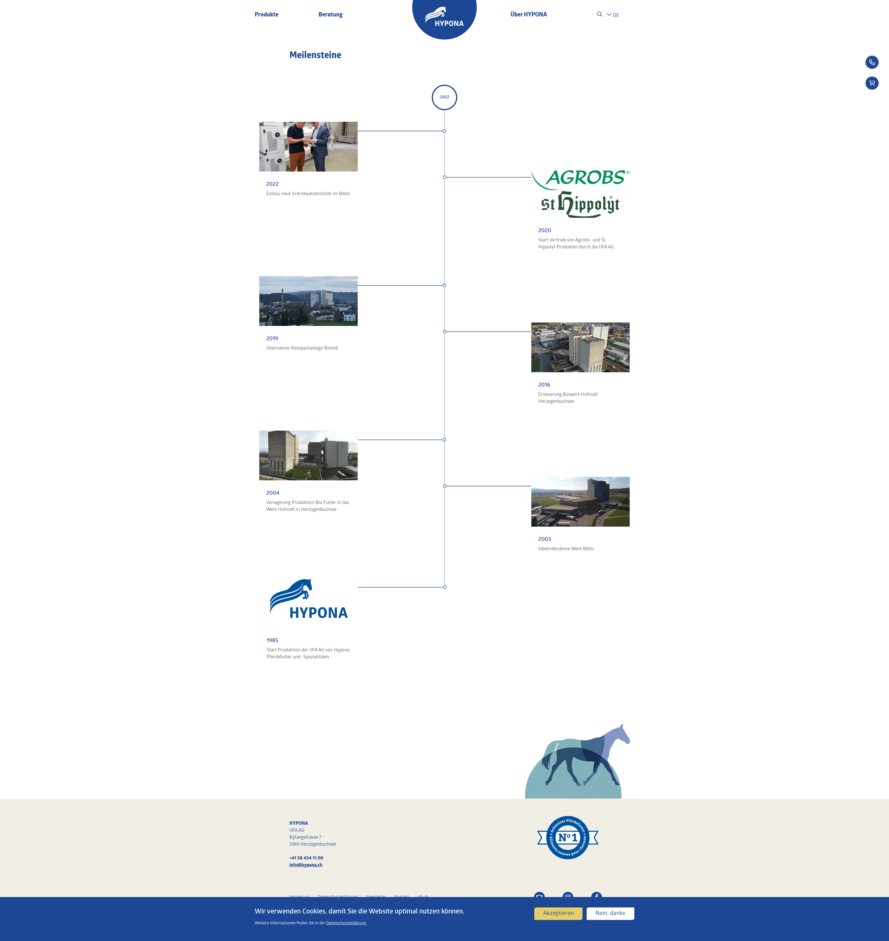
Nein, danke (610, 913)
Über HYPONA (528, 15)
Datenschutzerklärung (346, 923)
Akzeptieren (558, 913)
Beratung (331, 15)
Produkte (267, 15)
